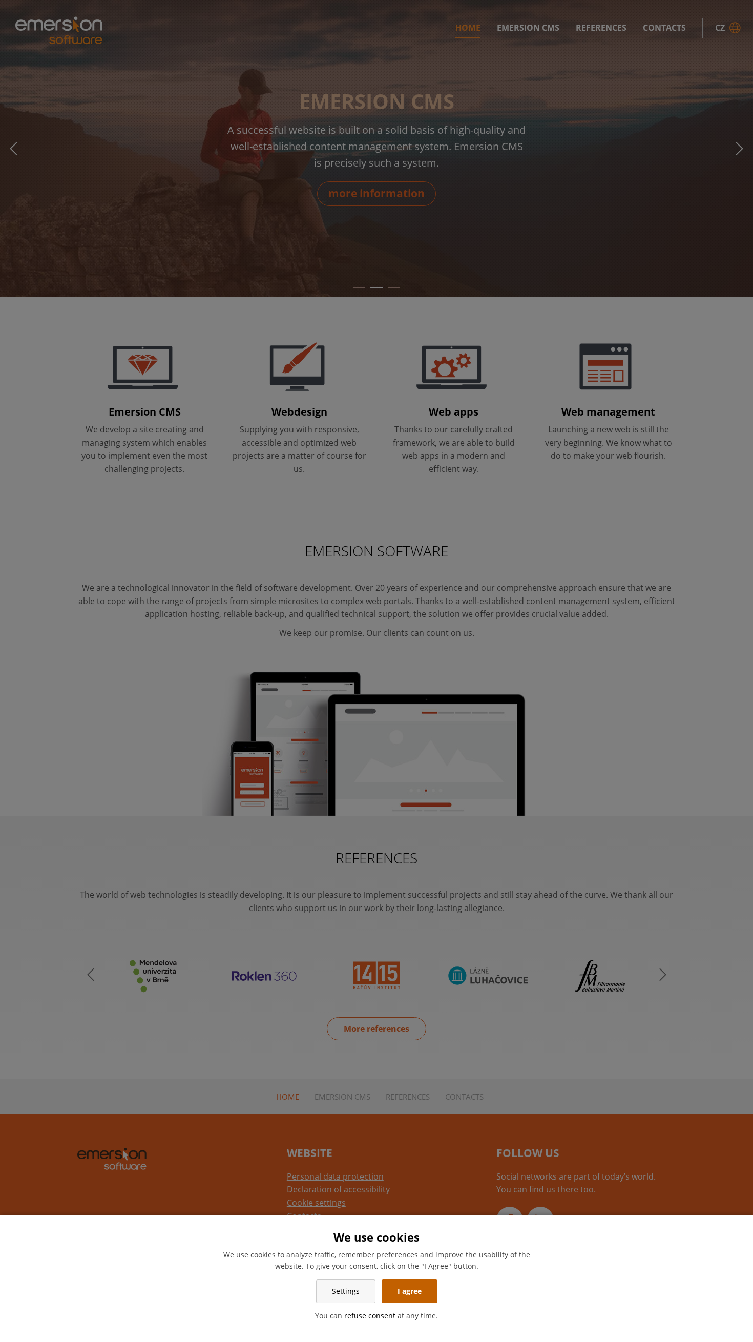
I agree (410, 1291)
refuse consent (369, 1315)
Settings (346, 1291)
